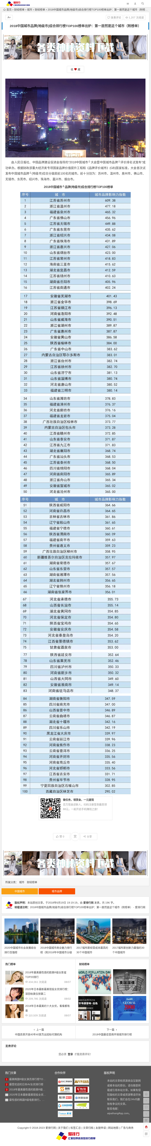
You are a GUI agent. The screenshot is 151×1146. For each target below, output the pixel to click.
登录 (70, 1054)
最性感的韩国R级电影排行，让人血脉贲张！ (34, 1099)
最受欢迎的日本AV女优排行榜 (26, 1084)
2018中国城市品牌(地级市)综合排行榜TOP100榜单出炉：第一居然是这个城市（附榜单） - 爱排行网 (87, 907)
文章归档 (88, 1127)
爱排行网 (88, 902)
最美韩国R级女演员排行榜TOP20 (28, 1079)
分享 (89, 836)
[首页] (146, 1094)
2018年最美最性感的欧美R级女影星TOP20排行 (36, 1089)
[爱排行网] (75, 1135)
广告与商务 (127, 1127)
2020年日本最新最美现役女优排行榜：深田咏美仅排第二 (41, 1094)
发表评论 (115, 17)
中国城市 (82, 162)
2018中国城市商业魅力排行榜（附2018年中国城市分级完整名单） (56, 952)
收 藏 (75, 69)
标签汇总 (76, 1127)
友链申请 (101, 1127)
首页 (9, 9)
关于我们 (63, 1127)
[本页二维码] (146, 1134)
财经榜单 (19, 9)
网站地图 (113, 1127)
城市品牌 (112, 162)
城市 (29, 9)
